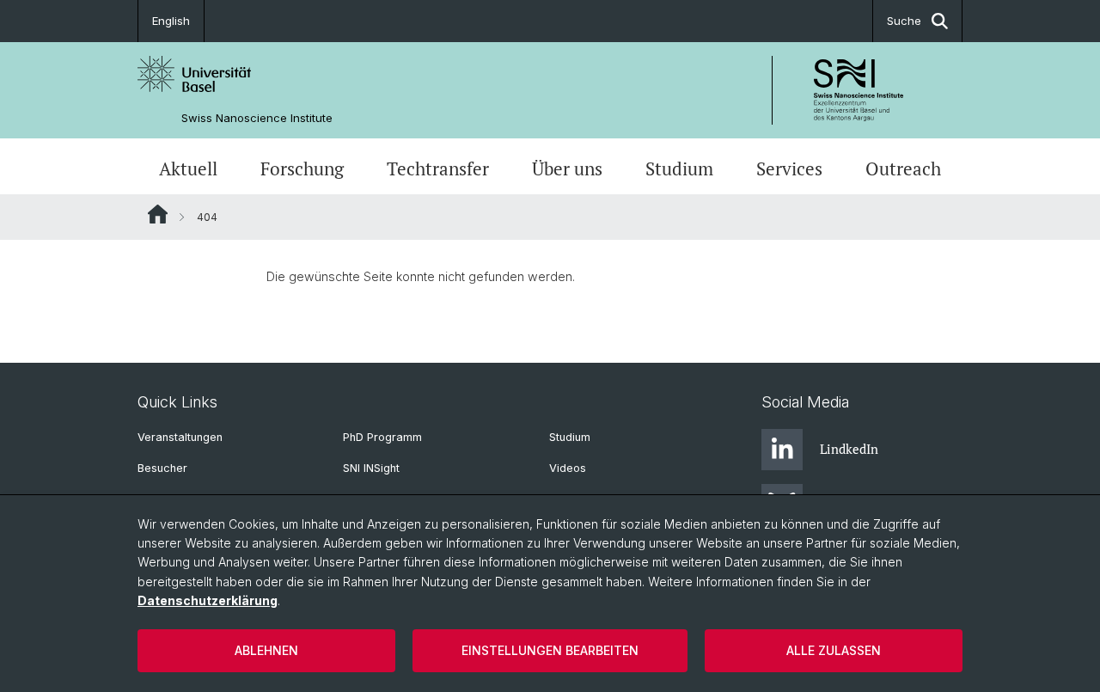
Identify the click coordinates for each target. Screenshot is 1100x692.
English (171, 21)
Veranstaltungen (180, 437)
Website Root (158, 214)
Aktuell (188, 168)
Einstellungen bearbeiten (550, 650)
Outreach (903, 168)
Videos (567, 468)
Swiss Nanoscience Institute (257, 118)
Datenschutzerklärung (208, 600)
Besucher (162, 468)
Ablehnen (266, 650)
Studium (679, 168)
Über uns (567, 168)
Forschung (302, 168)
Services (789, 168)
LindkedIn (849, 448)
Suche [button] (904, 21)
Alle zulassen (833, 650)
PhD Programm (382, 437)
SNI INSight (371, 468)
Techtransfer (438, 168)
